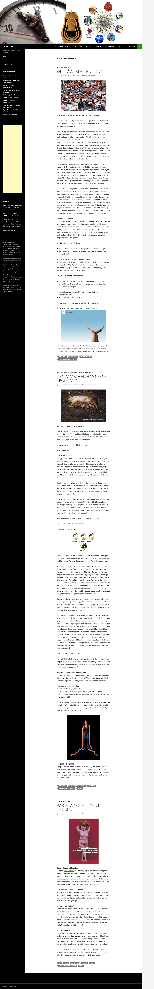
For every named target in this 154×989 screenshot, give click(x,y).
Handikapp (91, 785)
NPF (69, 67)
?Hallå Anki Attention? (79, 71)
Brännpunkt (69, 871)
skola (80, 788)
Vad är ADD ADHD (64, 46)
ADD (60, 963)
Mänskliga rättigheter (67, 788)
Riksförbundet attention (67, 359)
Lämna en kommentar (91, 814)
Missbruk (121, 46)
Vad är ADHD (14, 205)
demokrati (62, 356)
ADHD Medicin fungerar (10, 97)
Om (55, 46)
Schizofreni (131, 46)
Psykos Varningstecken (10, 114)
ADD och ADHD (62, 67)
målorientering (86, 356)
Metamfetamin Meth (9, 230)
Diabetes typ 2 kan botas (10, 95)
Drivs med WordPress (9, 986)
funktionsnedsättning (77, 785)
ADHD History (79, 46)
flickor (84, 963)
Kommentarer (8, 64)
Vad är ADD (6, 205)
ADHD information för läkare (12, 216)
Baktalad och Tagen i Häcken (78, 807)
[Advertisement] (12, 159)
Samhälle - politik (78, 372)
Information (109, 46)
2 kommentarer (90, 76)
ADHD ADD (8, 46)
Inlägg (5, 60)
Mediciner (99, 46)
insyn (92, 963)
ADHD (66, 963)
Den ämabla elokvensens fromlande (82, 378)
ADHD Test (89, 46)
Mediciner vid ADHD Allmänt (12, 214)
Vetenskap (89, 372)
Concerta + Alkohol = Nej (10, 224)
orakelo (77, 76)
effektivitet (73, 356)
